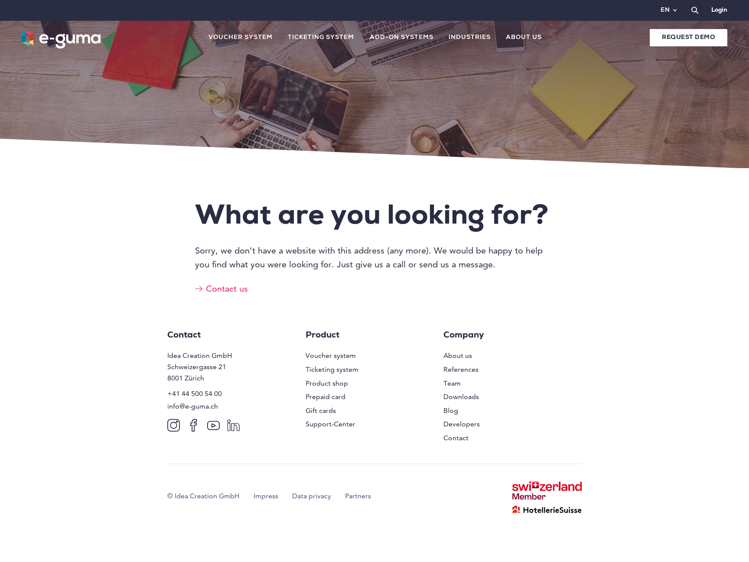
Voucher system (240, 38)
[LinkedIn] (235, 425)
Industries (470, 38)
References (461, 369)
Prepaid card (325, 397)
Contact (456, 438)
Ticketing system (321, 38)
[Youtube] (215, 425)
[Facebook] (195, 425)
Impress (266, 496)
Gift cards (321, 410)
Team (452, 383)
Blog (450, 410)
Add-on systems (401, 38)
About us (524, 38)
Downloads (461, 397)
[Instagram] (175, 425)
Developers (461, 424)
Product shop (327, 383)
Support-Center (330, 424)
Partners (358, 496)
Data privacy (311, 496)
